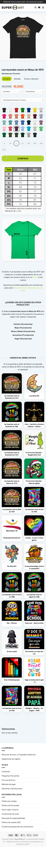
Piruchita (16, 252)
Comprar (22, 336)
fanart (34, 455)
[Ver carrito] (39, 7)
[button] (35, 7)
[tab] (7, 258)
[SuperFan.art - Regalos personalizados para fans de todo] (13, 7)
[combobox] (12, 270)
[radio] (4, 287)
